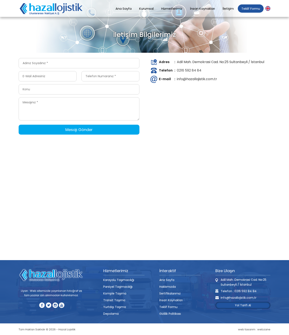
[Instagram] (55, 305)
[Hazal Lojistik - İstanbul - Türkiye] (51, 9)
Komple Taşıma (114, 293)
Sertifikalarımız (170, 293)
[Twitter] (48, 305)
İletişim (228, 8)
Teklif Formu (250, 8)
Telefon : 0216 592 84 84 (239, 291)
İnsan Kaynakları (202, 8)
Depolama (111, 314)
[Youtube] (62, 305)
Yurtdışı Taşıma (114, 307)
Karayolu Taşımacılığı (118, 280)
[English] (267, 8)
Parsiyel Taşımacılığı (117, 287)
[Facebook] (42, 305)
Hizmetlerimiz (171, 8)
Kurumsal (146, 8)
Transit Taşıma (114, 300)
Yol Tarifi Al (243, 305)
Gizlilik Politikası (170, 314)
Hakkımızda (167, 287)
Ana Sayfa (124, 8)
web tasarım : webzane (254, 329)
